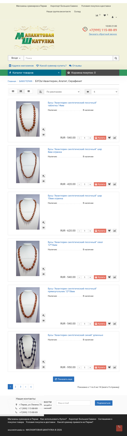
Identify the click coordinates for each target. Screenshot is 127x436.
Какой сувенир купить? (53, 65)
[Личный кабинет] (114, 17)
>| (31, 386)
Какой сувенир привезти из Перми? (75, 422)
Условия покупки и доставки (96, 6)
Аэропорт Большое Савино (64, 6)
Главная (12, 81)
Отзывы (77, 65)
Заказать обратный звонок (103, 34)
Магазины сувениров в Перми (31, 6)
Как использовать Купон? (53, 419)
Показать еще (65, 379)
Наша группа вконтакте (58, 11)
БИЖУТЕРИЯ (25, 81)
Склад (77, 11)
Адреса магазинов (23, 65)
